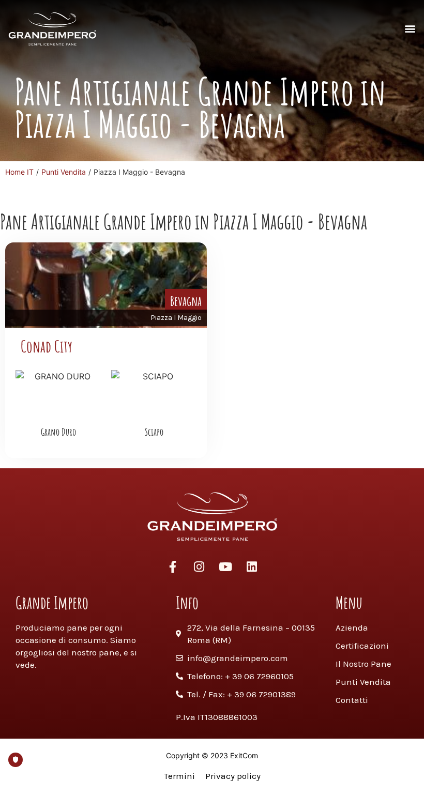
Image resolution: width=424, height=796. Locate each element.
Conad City (46, 346)
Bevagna (186, 301)
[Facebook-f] (173, 566)
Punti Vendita (63, 171)
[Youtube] (225, 566)
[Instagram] (199, 566)
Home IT (19, 171)
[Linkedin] (252, 566)
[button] (410, 28)
